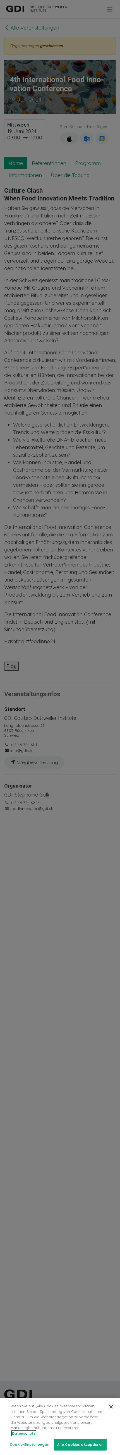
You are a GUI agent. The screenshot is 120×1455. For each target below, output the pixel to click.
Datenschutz (23, 1433)
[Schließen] (111, 1407)
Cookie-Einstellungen (29, 1444)
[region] (60, 1426)
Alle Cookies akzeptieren (80, 1444)
